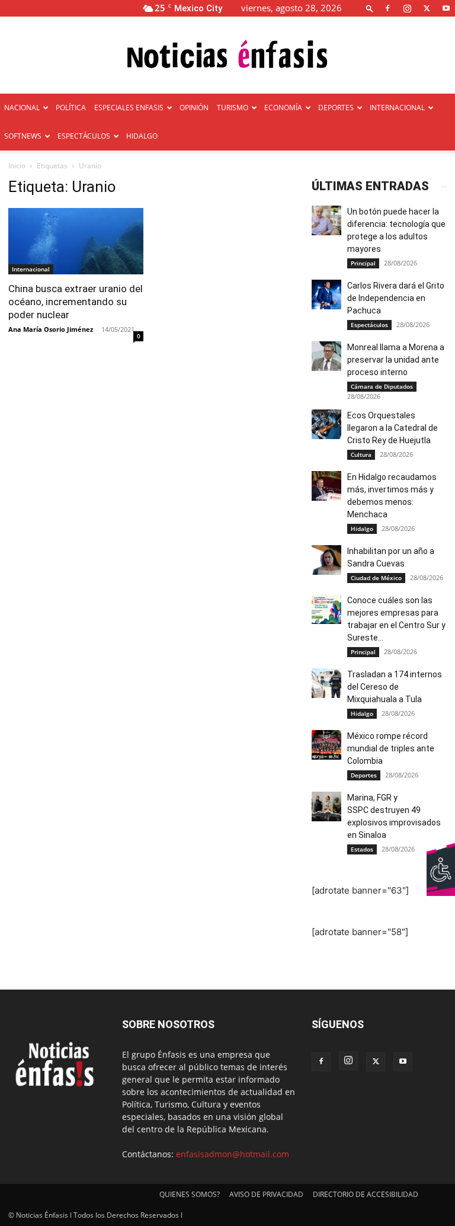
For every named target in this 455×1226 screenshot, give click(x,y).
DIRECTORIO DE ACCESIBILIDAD (365, 1194)
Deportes (364, 775)
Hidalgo (362, 528)
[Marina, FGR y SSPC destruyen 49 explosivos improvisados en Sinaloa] (326, 806)
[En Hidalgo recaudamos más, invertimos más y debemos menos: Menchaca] (326, 486)
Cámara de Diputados (382, 386)
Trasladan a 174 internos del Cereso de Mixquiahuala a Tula (394, 687)
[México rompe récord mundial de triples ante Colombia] (326, 745)
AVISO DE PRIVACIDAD (266, 1194)
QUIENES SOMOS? (189, 1194)
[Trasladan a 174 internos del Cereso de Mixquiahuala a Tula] (326, 683)
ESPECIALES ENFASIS (129, 108)
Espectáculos (369, 325)
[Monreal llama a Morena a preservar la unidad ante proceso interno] (326, 356)
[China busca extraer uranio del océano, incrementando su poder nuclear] (75, 241)
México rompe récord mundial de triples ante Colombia (390, 748)
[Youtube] (446, 8)
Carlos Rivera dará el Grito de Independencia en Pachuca (395, 298)
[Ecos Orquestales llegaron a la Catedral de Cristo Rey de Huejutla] (326, 424)
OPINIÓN (194, 108)
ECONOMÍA (283, 108)
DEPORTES (336, 108)
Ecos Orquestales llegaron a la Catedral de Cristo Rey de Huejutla (392, 428)
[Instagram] (407, 8)
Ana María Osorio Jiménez (50, 329)
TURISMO (232, 108)
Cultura (361, 454)
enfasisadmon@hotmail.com (232, 1154)
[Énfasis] (227, 56)
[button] (370, 8)
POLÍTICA (71, 108)
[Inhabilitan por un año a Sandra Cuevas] (326, 560)
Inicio (16, 166)
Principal (363, 263)
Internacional (31, 269)
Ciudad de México (376, 578)
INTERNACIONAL (397, 108)
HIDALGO (142, 136)
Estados (362, 849)
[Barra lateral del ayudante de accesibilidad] (441, 856)
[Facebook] (387, 8)
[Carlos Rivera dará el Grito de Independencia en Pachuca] (326, 294)
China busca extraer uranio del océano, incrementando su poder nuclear (75, 302)
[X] (426, 8)
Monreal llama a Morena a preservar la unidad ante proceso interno (395, 359)
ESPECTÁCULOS (83, 136)
